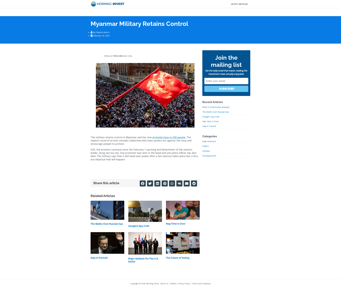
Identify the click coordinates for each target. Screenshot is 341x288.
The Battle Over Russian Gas (107, 223)
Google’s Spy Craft (138, 226)
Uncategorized (209, 155)
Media (173, 283)
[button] (143, 183)
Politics (205, 146)
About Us (164, 283)
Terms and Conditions (201, 283)
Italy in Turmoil (99, 257)
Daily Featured (209, 141)
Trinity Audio (118, 56)
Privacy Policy (184, 283)
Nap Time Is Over (175, 223)
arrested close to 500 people (168, 137)
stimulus (206, 151)
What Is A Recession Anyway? (216, 107)
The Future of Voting (177, 257)
